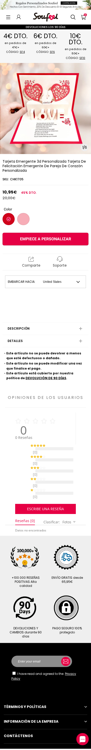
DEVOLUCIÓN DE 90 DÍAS (46, 378)
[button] (8, 17)
